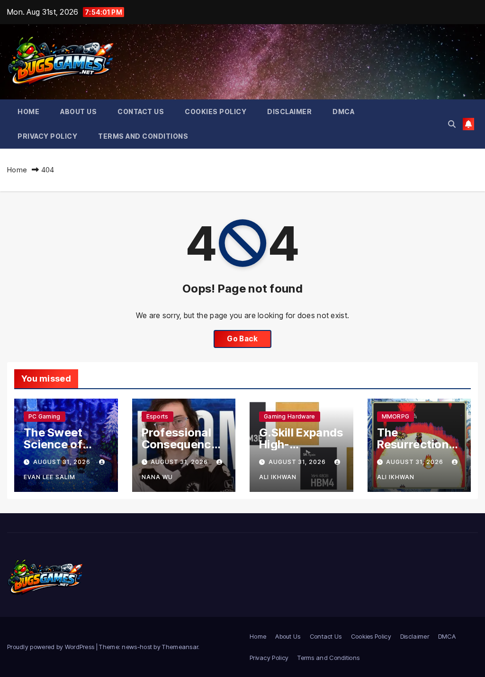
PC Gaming (44, 416)
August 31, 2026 (62, 461)
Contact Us (140, 111)
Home (28, 111)
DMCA (343, 111)
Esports (157, 416)
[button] (452, 124)
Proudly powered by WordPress (51, 646)
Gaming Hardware (289, 416)
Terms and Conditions (143, 136)
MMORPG (396, 416)
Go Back (242, 338)
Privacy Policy (47, 136)
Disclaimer (289, 111)
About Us (78, 111)
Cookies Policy (215, 111)
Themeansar (180, 646)
